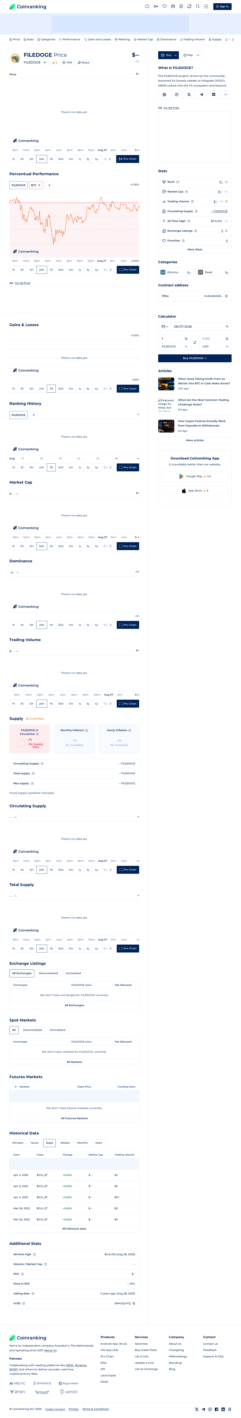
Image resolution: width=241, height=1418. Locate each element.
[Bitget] (68, 1383)
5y (96, 159)
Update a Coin (144, 1362)
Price (16, 39)
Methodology (178, 1356)
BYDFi (13, 1369)
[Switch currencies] (195, 342)
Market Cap (145, 39)
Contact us (210, 1343)
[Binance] (42, 1383)
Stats (30, 39)
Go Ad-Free (22, 283)
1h (13, 159)
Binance (80, 1365)
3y (88, 159)
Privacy (74, 1409)
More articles (195, 440)
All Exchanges (21, 973)
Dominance (168, 39)
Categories (48, 39)
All (14, 1030)
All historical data (74, 1228)
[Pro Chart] (156, 7)
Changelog (176, 1350)
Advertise (141, 1343)
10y (106, 159)
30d (60, 159)
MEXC (70, 1365)
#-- (45, 62)
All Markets (74, 1062)
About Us (50, 1350)
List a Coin (142, 1356)
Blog (172, 1369)
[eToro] (42, 1392)
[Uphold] (68, 1392)
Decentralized (48, 973)
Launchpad (108, 1375)
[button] (175, 272)
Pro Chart (107, 1356)
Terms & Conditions (95, 1409)
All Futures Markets (74, 1118)
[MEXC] (17, 1383)
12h (31, 159)
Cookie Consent (55, 1409)
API (103, 1369)
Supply (217, 39)
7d (51, 159)
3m (71, 159)
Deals (104, 1381)
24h (41, 159)
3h (22, 159)
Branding (175, 1362)
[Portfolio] (173, 7)
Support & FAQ (213, 1356)
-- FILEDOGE (219, 211)
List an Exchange (146, 1369)
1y (80, 159)
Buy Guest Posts (146, 1350)
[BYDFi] (17, 1392)
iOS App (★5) (109, 1350)
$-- (220, 191)
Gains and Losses (99, 39)
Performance (71, 39)
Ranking (124, 39)
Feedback (210, 1350)
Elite (104, 1362)
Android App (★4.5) (114, 1343)
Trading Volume (194, 39)
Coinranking (31, 6)
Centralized (73, 973)
